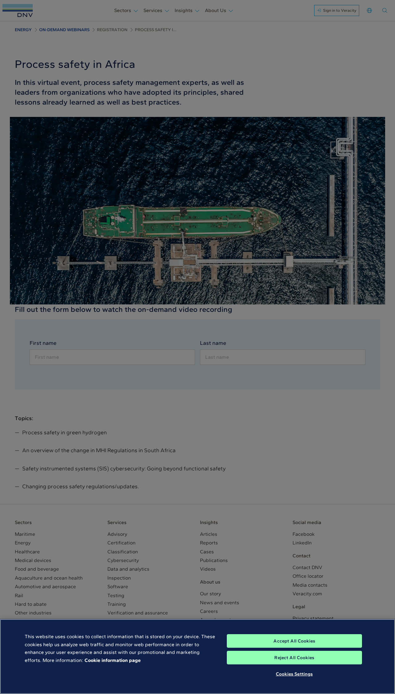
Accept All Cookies (294, 641)
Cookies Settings (294, 674)
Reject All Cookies (294, 657)
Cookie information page (113, 660)
